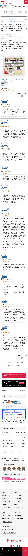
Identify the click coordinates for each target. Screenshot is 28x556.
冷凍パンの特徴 (19, 518)
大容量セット (16, 492)
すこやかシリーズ (18, 498)
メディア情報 (6, 515)
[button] (26, 96)
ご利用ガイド (13, 362)
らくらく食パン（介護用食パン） (11, 5)
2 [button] (24, 96)
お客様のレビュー (7, 518)
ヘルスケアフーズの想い (9, 532)
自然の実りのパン (7, 498)
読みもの (17, 513)
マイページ (14, 553)
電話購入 (19, 553)
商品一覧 (5, 492)
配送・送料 (8, 553)
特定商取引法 (18, 515)
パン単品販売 (6, 508)
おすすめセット (7, 504)
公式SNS (18, 365)
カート (25, 553)
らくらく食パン (17, 501)
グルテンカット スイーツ (19, 508)
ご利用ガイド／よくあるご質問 (3, 553)
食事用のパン (6, 495)
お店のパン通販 (17, 495)
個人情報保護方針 (7, 521)
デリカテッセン (7, 501)
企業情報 (6, 362)
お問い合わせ (11, 365)
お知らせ (5, 513)
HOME (1, 5)
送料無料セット (17, 504)
